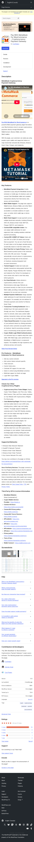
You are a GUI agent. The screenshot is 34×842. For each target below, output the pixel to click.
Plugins (20, 783)
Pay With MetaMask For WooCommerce (14, 122)
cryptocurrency (28, 703)
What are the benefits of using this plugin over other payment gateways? (12, 622)
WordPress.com (6, 805)
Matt (3, 808)
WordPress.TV (6, 800)
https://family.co (15, 502)
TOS (25, 484)
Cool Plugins (8, 672)
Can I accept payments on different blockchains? (9, 635)
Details (5, 54)
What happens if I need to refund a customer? (8, 628)
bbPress (4, 810)
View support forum (7, 753)
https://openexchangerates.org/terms (15, 540)
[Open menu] (31, 2)
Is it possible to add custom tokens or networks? (10, 616)
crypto (21, 703)
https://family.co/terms (10, 516)
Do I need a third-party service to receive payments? (10, 599)
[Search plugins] (18, 18)
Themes (20, 780)
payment (30, 706)
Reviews (5, 58)
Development (7, 67)
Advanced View (6, 714)
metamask (24, 706)
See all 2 (30, 699)
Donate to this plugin (8, 767)
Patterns (20, 786)
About (3, 777)
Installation (6, 63)
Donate (20, 797)
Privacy (4, 786)
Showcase (21, 777)
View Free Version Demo (9, 348)
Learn (3, 791)
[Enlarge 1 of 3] (14, 552)
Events (20, 794)
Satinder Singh (9, 667)
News (3, 780)
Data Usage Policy (17, 484)
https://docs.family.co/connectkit (13, 507)
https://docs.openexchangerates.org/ (21, 531)
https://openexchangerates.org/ (22, 528)
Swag (20, 800)
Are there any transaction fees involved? (13, 594)
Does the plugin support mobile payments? (14, 611)
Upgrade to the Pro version (10, 379)
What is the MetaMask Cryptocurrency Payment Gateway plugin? (13, 582)
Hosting (4, 783)
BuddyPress (5, 813)
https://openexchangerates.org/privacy (15, 536)
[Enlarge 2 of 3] (30, 552)
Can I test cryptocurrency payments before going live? (10, 605)
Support (5, 71)
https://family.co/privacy (11, 512)
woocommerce (28, 709)
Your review (5, 741)
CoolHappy (16, 44)
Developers (5, 797)
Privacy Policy (6, 486)
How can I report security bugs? (11, 641)
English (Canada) (10, 820)
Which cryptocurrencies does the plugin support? (9, 588)
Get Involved (21, 791)
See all (30, 741)
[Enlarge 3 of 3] (30, 560)
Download (5, 48)
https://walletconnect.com (22, 543)
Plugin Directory (6, 7)
